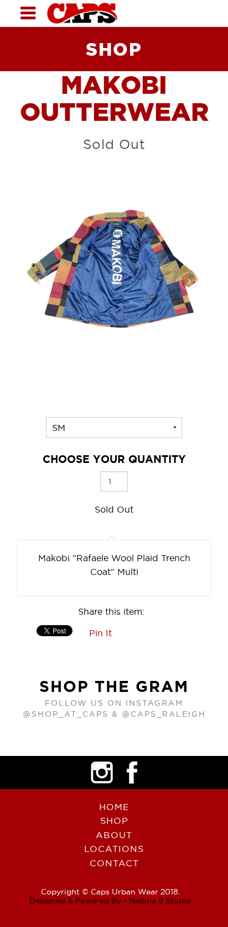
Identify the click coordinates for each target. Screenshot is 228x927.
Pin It (100, 633)
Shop (114, 820)
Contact (114, 863)
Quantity (114, 459)
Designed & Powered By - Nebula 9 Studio (110, 900)
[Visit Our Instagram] (101, 772)
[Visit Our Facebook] (132, 772)
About (114, 835)
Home (114, 807)
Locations (114, 849)
